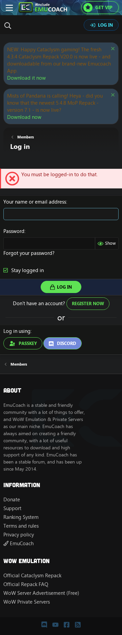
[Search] (9, 25)
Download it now (26, 77)
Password (13, 231)
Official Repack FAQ (25, 584)
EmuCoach (21, 543)
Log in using (16, 331)
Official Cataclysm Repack (32, 575)
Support (12, 508)
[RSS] (78, 624)
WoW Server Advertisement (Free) (41, 593)
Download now (24, 117)
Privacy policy (18, 534)
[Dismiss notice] (112, 49)
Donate (11, 499)
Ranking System (21, 517)
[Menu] (9, 7)
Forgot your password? (29, 253)
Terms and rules (21, 525)
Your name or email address (34, 201)
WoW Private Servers (26, 601)
